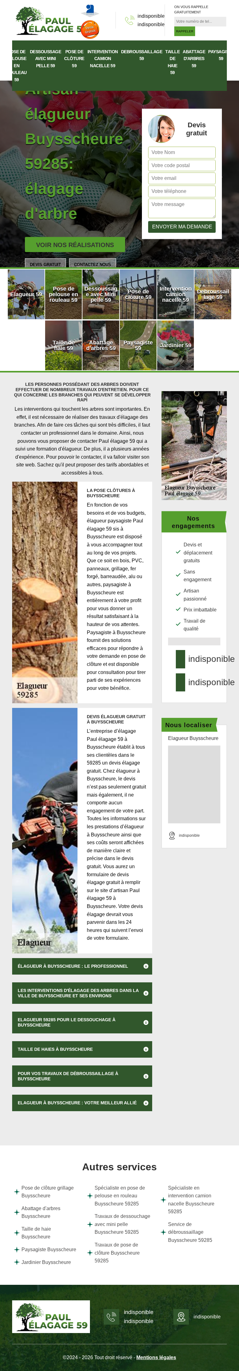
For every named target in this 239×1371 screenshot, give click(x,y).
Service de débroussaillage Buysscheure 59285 (190, 1232)
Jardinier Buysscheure (46, 1262)
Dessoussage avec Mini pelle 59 (45, 58)
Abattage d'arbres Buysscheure (40, 1212)
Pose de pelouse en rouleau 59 (16, 65)
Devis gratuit (45, 264)
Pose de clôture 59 (74, 58)
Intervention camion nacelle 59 (102, 58)
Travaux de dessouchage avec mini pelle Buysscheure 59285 (122, 1224)
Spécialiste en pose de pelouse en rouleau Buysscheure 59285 (120, 1195)
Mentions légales (156, 1357)
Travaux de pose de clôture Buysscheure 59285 (117, 1252)
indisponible (151, 16)
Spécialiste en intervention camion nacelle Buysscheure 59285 (191, 1199)
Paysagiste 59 (221, 55)
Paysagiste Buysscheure (48, 1249)
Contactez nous (92, 264)
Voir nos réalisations (75, 244)
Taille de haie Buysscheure (36, 1233)
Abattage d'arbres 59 (194, 58)
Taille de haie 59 (172, 62)
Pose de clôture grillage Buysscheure (47, 1192)
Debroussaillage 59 (141, 55)
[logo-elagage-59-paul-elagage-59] (51, 19)
